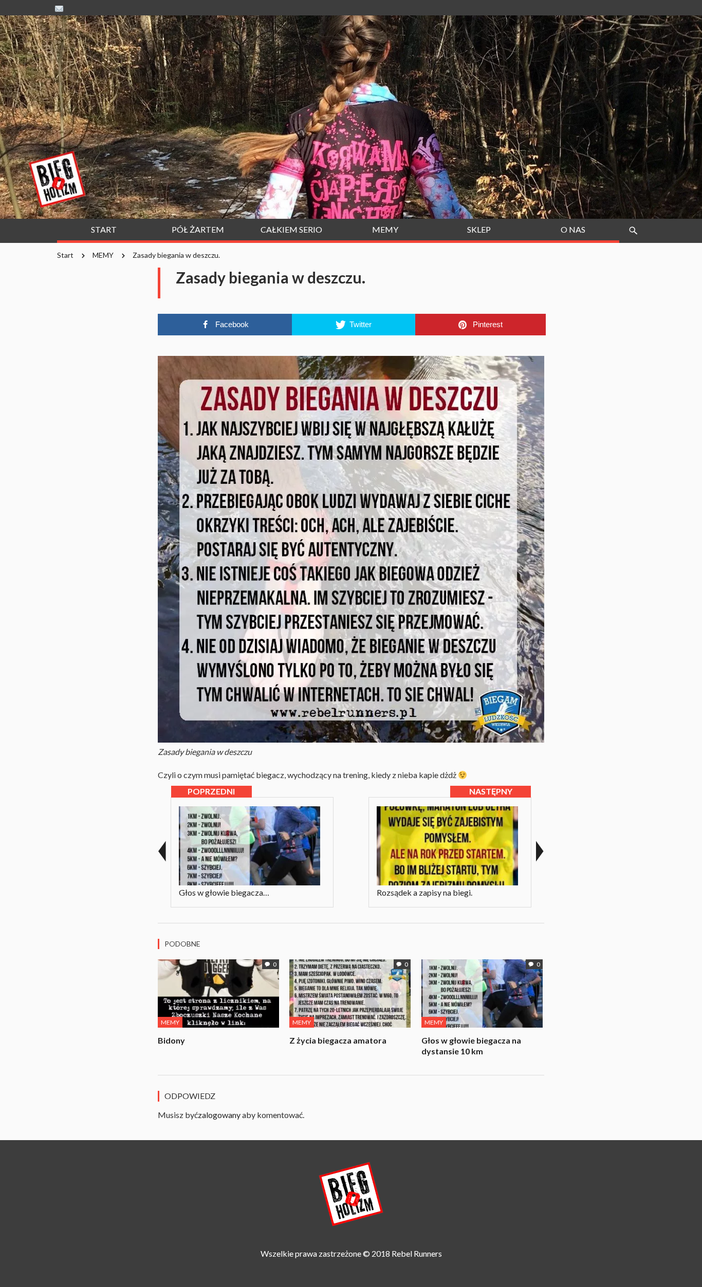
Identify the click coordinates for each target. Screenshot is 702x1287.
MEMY (103, 255)
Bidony (171, 1040)
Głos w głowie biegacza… (224, 892)
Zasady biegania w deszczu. (176, 255)
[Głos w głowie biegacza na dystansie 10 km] (482, 992)
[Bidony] (219, 992)
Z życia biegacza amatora (337, 1040)
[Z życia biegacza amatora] (350, 992)
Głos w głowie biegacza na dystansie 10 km (471, 1045)
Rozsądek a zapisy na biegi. (424, 892)
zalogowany (219, 1115)
